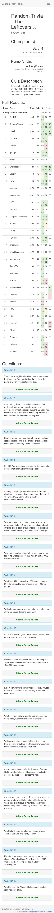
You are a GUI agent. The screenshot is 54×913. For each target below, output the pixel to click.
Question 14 (10, 734)
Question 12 (10, 681)
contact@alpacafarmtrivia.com (38, 911)
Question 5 (9, 485)
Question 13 (10, 709)
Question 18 (10, 849)
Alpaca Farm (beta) (12, 3)
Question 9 (9, 602)
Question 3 (9, 431)
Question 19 (10, 880)
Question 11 (10, 653)
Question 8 (9, 574)
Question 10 (10, 628)
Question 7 (9, 546)
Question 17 (10, 824)
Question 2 (9, 398)
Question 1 (9, 369)
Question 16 (10, 791)
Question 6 (9, 515)
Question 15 (10, 762)
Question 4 (9, 459)
